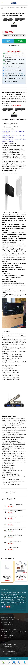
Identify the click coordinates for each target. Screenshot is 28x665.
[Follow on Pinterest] (7, 606)
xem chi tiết (21, 73)
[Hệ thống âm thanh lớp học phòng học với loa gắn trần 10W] (20, 567)
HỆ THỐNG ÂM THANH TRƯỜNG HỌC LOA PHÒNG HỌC (13, 8)
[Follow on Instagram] (5, 606)
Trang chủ (3, 7)
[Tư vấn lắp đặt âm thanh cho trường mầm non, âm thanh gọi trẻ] (7, 567)
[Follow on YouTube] (9, 606)
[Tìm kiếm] (26, 3)
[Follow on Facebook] (2, 606)
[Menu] (2, 2)
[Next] (27, 572)
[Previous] (1, 572)
